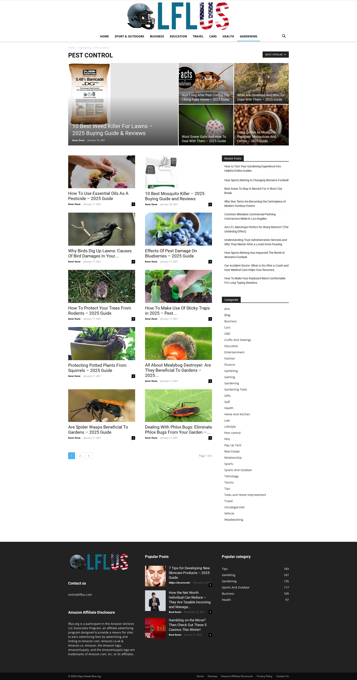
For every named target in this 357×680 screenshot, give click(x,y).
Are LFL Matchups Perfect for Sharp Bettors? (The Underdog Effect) (256, 229)
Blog (227, 315)
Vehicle (229, 513)
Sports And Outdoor (238, 470)
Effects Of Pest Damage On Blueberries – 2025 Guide (171, 253)
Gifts (227, 396)
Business (157, 36)
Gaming (229, 377)
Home (104, 36)
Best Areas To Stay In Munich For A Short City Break (253, 191)
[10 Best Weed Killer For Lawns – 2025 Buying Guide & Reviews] (123, 94)
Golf (227, 402)
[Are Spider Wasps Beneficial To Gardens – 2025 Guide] (101, 405)
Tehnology (231, 476)
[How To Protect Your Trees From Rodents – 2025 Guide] (101, 286)
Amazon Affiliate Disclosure (237, 676)
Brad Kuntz (175, 611)
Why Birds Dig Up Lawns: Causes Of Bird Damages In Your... (100, 253)
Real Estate (232, 451)
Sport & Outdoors (129, 36)
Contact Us (282, 676)
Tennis (229, 482)
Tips (227, 489)
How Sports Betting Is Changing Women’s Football (256, 180)
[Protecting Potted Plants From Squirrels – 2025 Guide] (101, 343)
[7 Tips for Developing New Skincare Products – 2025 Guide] (155, 576)
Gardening (248, 36)
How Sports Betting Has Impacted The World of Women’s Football (254, 255)
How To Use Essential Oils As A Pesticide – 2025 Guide (98, 196)
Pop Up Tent (232, 445)
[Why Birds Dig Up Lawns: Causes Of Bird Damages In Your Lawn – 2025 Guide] (101, 229)
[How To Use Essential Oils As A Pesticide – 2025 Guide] (101, 171)
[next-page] (88, 455)
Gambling (231, 371)
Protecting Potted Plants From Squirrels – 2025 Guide (97, 368)
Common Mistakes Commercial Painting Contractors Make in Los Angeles (250, 216)
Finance (229, 365)
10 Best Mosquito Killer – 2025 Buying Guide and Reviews (175, 196)
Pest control (232, 433)
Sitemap (212, 676)
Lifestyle (230, 427)
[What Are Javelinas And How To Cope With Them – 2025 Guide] (261, 83)
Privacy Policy (264, 676)
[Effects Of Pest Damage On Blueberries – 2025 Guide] (178, 229)
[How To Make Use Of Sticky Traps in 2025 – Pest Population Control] (178, 286)
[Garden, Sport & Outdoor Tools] (178, 15)
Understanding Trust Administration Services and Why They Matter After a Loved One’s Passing (255, 242)
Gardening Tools (235, 389)
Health (228, 36)
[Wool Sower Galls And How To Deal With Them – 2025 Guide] (206, 125)
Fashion (229, 358)
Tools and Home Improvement (245, 495)
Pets (227, 439)
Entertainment (234, 352)
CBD (227, 334)
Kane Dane (78, 140)
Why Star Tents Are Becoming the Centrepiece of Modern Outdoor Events (255, 203)
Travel (198, 36)
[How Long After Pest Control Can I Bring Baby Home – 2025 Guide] (206, 83)
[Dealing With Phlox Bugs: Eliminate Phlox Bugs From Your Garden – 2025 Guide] (178, 405)
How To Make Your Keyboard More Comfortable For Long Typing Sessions (254, 280)
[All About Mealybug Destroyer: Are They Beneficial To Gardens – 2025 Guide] (178, 343)
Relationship (233, 458)
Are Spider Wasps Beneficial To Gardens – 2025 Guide (98, 430)
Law (227, 420)
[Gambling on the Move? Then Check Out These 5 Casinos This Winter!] (155, 628)
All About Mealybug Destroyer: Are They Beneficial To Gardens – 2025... (178, 370)
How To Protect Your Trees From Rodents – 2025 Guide (99, 311)
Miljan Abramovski (179, 582)
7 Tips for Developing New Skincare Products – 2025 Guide (189, 573)
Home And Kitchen (237, 414)
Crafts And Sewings (237, 340)
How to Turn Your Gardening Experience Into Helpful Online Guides (252, 168)
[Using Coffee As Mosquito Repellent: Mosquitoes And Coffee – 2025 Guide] (261, 125)
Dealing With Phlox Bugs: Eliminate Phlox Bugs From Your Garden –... (178, 430)
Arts (227, 309)
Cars (213, 36)
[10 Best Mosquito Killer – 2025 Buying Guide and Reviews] (178, 171)
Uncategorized (234, 507)
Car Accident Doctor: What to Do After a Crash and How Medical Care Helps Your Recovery (256, 268)
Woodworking (233, 520)
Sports (228, 464)
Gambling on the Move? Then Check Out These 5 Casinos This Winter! (188, 625)
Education (178, 36)
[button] (284, 37)
